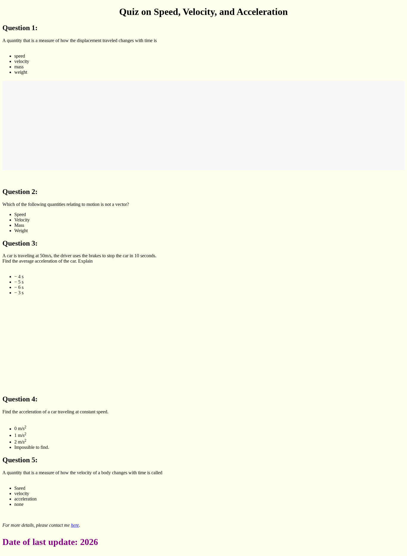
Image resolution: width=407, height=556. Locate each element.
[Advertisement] (184, 125)
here (75, 525)
